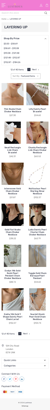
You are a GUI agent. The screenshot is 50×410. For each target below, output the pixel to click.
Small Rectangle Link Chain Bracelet (12, 150)
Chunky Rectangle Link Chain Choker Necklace (37, 150)
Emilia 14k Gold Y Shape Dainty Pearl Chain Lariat (12, 317)
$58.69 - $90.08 (11, 48)
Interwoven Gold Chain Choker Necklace (12, 191)
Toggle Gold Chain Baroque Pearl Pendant (37, 275)
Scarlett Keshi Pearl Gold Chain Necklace (37, 317)
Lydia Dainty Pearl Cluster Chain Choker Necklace (37, 232)
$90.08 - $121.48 (11, 53)
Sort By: (16, 76)
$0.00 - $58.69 (11, 44)
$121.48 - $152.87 (12, 58)
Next (34, 69)
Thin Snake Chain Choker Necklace (12, 110)
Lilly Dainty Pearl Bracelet (37, 110)
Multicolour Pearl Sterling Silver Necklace (37, 191)
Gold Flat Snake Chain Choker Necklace (13, 232)
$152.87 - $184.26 (12, 62)
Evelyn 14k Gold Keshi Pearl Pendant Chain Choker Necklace (12, 274)
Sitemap (25, 406)
